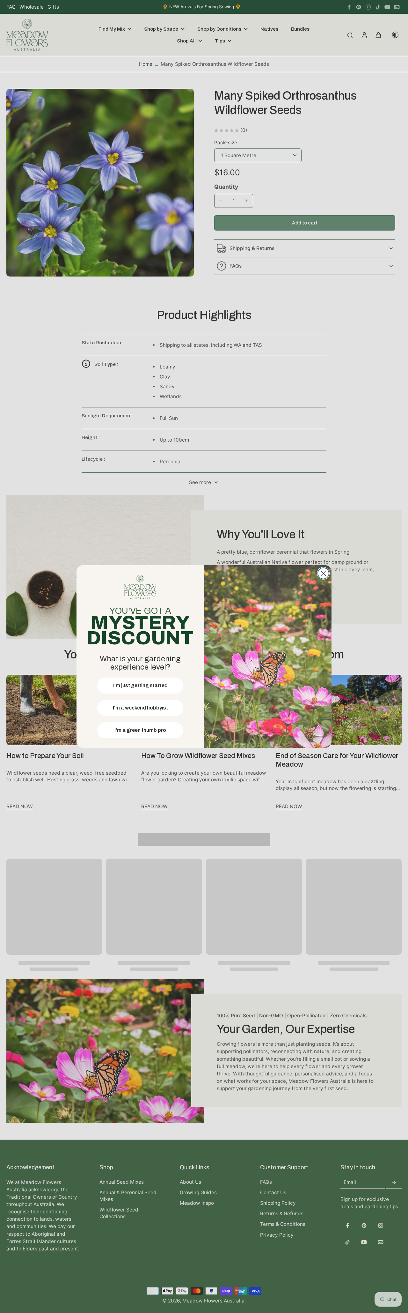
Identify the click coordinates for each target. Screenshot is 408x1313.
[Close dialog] (323, 573)
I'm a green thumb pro (140, 730)
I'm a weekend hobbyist (140, 707)
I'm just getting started (140, 685)
